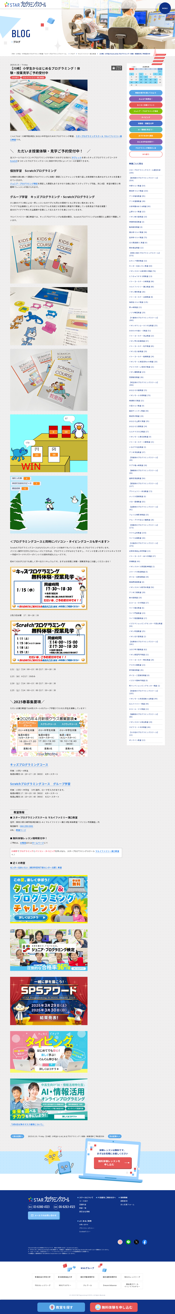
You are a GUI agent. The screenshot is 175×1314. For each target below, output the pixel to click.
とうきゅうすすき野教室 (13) (140, 276)
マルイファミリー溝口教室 (87, 54)
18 (141, 79)
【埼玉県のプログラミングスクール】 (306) (144, 383)
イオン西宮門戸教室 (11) (139, 654)
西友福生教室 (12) (136, 247)
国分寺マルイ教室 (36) (138, 232)
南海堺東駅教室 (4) (136, 582)
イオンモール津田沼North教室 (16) (143, 361)
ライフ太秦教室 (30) (137, 538)
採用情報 (124, 1197)
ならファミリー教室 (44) (139, 704)
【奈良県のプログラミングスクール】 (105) (144, 692)
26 (146, 82)
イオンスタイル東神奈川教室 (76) (142, 271)
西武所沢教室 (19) (136, 416)
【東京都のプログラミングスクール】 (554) (144, 179)
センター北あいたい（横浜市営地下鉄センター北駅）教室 (36, 867)
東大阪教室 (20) (135, 597)
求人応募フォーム (127, 1204)
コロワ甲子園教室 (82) (138, 649)
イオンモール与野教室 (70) (140, 395)
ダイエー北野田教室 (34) (139, 577)
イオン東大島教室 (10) (138, 216)
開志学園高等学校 (87, 1277)
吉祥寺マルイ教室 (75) (138, 237)
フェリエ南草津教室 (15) (139, 514)
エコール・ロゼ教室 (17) (139, 603)
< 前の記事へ (17, 1136)
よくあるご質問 (85, 1221)
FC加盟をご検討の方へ (107, 1197)
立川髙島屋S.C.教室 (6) (138, 242)
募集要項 (124, 1201)
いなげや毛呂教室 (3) (137, 447)
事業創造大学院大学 (43, 1277)
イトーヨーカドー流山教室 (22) (141, 336)
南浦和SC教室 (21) (136, 400)
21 (155, 79)
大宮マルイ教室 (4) (136, 406)
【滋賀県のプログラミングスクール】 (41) (144, 508)
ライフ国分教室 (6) (136, 608)
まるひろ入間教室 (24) (138, 426)
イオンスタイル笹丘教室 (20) (140, 722)
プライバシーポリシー (86, 1228)
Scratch (13, 160)
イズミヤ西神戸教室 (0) (138, 680)
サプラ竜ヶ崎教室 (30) (138, 465)
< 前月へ (134, 67)
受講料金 (82, 1204)
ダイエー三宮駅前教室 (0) (139, 675)
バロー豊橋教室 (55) (137, 501)
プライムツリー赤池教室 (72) (140, 491)
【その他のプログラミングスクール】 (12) (144, 733)
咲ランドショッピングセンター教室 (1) (144, 685)
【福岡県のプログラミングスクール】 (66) (144, 715)
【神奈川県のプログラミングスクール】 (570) (145, 254)
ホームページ (38, 842)
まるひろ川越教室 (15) (138, 390)
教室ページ (21, 830)
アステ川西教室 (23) (137, 665)
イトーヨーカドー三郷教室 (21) (141, 442)
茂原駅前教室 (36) (136, 377)
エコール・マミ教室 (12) (139, 709)
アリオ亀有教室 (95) (137, 196)
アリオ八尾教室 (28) (137, 592)
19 (146, 79)
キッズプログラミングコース (29, 764)
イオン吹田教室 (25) (137, 631)
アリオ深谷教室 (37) (137, 452)
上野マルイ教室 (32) (137, 211)
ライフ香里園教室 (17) (138, 618)
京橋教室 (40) (134, 561)
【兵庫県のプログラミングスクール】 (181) (144, 642)
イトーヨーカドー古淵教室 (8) (141, 297)
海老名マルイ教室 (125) (138, 302)
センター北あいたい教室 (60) (140, 266)
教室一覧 (82, 1208)
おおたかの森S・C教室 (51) (140, 330)
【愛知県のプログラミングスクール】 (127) (144, 484)
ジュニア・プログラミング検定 (24, 183)
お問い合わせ (83, 1224)
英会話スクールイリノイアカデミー (132, 1285)
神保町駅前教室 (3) (136, 222)
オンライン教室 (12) (137, 740)
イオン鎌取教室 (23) (137, 372)
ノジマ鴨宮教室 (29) (137, 312)
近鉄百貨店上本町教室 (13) (140, 551)
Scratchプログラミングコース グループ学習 (40, 784)
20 (150, 79)
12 (146, 77)
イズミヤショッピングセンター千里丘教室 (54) (145, 624)
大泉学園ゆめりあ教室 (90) (140, 206)
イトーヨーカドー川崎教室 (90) (141, 281)
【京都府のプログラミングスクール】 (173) (144, 526)
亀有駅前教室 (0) (135, 227)
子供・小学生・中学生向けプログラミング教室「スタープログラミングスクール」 (39, 54)
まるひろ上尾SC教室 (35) (139, 421)
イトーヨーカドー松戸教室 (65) (141, 346)
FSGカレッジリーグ (43, 1285)
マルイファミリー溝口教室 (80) (141, 286)
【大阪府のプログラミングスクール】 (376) (144, 544)
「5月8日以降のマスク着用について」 (27, 1124)
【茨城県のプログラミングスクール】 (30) (144, 458)
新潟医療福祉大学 (65, 1277)
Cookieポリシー (84, 1231)
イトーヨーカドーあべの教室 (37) (142, 556)
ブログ (72, 54)
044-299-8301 (26, 826)
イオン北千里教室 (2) (137, 636)
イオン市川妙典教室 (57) (139, 341)
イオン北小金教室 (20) (138, 351)
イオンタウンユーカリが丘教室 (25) (143, 325)
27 (150, 82)
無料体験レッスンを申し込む (109, 1162)
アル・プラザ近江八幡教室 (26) (141, 520)
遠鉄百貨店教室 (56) (137, 478)
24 (136, 82)
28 (155, 82)
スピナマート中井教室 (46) (140, 727)
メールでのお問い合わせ (46, 1215)
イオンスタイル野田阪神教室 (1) (142, 566)
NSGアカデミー (65, 1285)
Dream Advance (110, 1285)
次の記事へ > (114, 1136)
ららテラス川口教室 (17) (139, 431)
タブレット (77, 157)
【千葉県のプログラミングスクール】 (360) (144, 318)
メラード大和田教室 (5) (138, 572)
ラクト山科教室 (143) (137, 533)
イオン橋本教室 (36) (137, 292)
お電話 (23, 842)
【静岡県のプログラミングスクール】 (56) (144, 471)
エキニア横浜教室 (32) (138, 261)
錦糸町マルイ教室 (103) (138, 191)
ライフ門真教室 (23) (137, 613)
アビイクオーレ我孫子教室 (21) (141, 367)
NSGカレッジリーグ (132, 1277)
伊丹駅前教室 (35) (136, 670)
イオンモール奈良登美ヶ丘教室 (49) (143, 698)
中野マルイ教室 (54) (137, 185)
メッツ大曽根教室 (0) (137, 496)
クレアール (87, 1285)
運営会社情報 (84, 1211)
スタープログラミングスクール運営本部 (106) (145, 171)
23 (131, 82)
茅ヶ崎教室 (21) (135, 307)
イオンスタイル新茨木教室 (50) (141, 587)
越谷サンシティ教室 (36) (139, 411)
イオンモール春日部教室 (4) (140, 436)
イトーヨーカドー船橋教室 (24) (141, 356)
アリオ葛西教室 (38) (137, 201)
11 (141, 77)
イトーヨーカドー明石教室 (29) (141, 660)
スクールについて (86, 1197)
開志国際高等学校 (110, 1277)
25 (141, 82)
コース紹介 (83, 1201)
